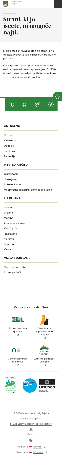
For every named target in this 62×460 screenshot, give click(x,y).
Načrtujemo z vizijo (15, 267)
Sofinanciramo (12, 184)
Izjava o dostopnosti (31, 418)
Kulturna (9, 239)
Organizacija (11, 174)
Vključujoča (10, 228)
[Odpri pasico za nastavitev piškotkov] (31, 440)
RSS (31, 429)
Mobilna (8, 218)
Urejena (8, 212)
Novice (8, 135)
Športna (9, 244)
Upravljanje (10, 179)
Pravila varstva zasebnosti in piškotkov (31, 423)
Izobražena (10, 233)
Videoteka (10, 140)
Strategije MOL (13, 272)
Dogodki (9, 145)
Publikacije (10, 151)
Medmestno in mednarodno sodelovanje (28, 189)
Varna (7, 249)
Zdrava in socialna (14, 223)
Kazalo (31, 434)
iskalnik (36, 77)
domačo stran (11, 73)
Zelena (8, 207)
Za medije (9, 156)
